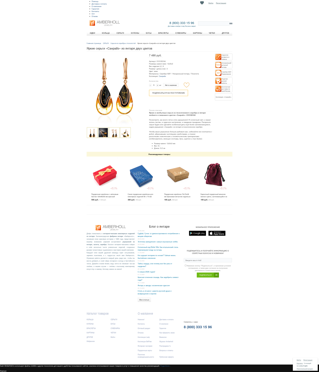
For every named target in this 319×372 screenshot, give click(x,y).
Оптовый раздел (144, 328)
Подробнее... (165, 366)
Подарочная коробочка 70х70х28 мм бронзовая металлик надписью (177, 195)
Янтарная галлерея (145, 346)
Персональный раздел (305, 369)
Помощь (95, 1)
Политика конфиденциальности (146, 355)
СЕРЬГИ (114, 319)
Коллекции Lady (144, 337)
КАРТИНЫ (90, 332)
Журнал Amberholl (166, 341)
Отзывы (95, 16)
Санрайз (162, 76)
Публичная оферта (166, 356)
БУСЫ (113, 323)
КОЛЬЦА (90, 319)
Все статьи (144, 299)
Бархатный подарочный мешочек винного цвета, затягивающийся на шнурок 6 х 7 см (214, 196)
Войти (299, 360)
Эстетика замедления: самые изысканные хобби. (158, 241)
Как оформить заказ (167, 332)
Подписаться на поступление (168, 93)
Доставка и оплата (99, 3)
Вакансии (162, 337)
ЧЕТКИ (113, 332)
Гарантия (95, 8)
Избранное (91, 341)
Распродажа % (165, 346)
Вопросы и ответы (166, 350)
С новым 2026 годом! (146, 271)
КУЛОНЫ (90, 323)
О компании (96, 6)
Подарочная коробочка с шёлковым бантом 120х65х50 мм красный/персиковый (104, 196)
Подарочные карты (145, 350)
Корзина (300, 363)
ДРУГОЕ (90, 337)
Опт (93, 13)
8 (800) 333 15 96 (181, 22)
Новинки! (141, 319)
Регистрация (307, 360)
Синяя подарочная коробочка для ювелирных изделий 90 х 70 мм (140, 195)
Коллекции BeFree (145, 341)
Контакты (95, 11)
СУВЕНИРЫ (115, 328)
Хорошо (3, 371)
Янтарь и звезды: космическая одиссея (154, 285)
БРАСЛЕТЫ (91, 328)
